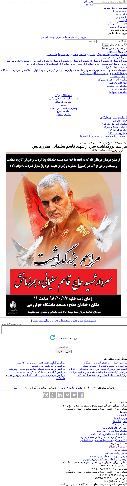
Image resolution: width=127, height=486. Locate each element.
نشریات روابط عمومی (115, 57)
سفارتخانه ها (120, 421)
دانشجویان (121, 17)
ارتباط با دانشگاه (118, 446)
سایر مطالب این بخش (83, 320)
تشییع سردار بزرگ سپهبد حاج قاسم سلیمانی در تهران (98, 368)
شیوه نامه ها (120, 70)
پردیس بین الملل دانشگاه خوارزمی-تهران (105, 459)
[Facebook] (81, 395)
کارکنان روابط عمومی (87, 54)
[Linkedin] (60, 395)
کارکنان (123, 20)
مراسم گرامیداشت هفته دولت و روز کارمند (41, 362)
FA (91, 4)
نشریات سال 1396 (97, 60)
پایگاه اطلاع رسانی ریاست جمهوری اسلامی (103, 440)
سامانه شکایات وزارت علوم (112, 430)
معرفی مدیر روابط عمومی (113, 54)
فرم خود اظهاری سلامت (37, 70)
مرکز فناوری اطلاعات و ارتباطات (108, 456)
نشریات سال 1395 (117, 60)
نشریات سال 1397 (77, 60)
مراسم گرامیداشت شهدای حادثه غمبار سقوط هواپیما (98, 372)
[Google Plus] (53, 395)
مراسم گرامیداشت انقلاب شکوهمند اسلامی (41, 372)
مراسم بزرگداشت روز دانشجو (48, 365)
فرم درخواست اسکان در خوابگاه (98, 73)
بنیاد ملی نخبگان (118, 424)
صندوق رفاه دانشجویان (114, 427)
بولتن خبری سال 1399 (70, 63)
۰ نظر (16, 387)
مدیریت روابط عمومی (115, 7)
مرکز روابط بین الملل (115, 452)
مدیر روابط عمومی (116, 51)
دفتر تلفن (88, 1)
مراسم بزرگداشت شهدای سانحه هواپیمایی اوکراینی (37, 368)
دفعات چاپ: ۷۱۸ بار (71, 387)
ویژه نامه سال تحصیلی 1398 (31, 60)
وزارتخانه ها (120, 418)
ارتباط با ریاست (118, 26)
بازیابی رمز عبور (118, 48)
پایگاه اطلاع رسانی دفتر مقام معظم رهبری (103, 437)
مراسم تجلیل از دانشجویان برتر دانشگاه (105, 362)
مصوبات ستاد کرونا (116, 67)
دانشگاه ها (121, 415)
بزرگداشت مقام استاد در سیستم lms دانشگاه (102, 375)
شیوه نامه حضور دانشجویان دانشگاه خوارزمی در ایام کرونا (81, 70)
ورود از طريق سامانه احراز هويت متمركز (63, 37)
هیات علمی (121, 14)
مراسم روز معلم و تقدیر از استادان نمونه (105, 365)
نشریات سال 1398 (57, 60)
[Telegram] (67, 395)
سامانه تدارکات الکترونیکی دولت (109, 434)
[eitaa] (46, 395)
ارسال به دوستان (41, 320)
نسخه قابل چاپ (61, 320)
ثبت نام (104, 48)
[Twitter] (74, 395)
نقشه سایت (120, 449)
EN (87, 4)
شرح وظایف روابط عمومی (61, 54)
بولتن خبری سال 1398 (94, 63)
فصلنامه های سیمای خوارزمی (41, 63)
